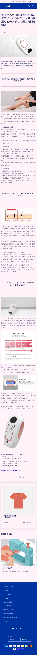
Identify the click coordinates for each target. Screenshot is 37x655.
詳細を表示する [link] (27, 522)
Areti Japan (15, 652)
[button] (3, 6)
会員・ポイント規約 (9, 609)
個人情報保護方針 (8, 613)
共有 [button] (4, 33)
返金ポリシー (7, 621)
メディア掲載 (7, 594)
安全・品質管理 (7, 602)
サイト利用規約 (7, 606)
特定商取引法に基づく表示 (10, 617)
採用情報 (5, 598)
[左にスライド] (15, 578)
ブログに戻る (20, 477)
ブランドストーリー (9, 586)
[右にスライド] (22, 578)
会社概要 (5, 590)
